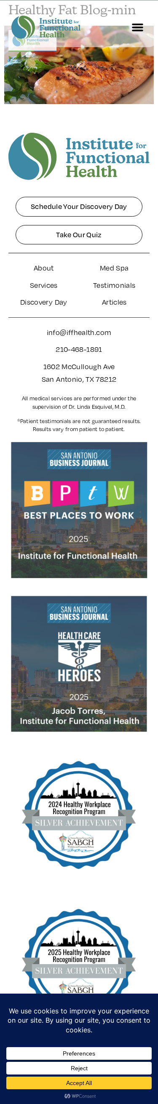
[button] (138, 27)
